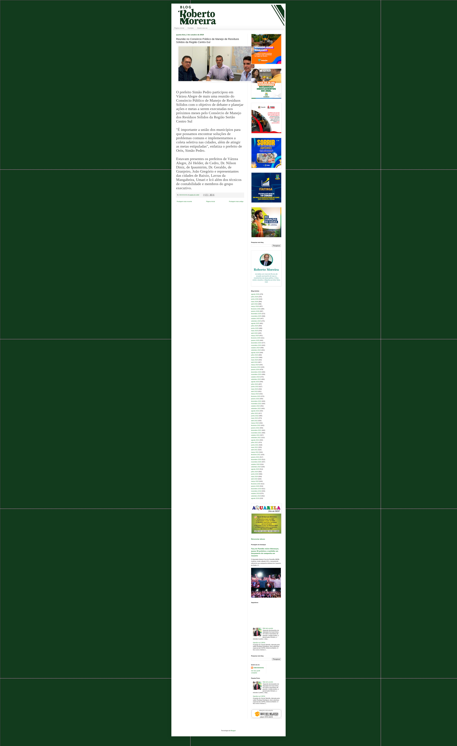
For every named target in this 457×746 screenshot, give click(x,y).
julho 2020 (254, 472)
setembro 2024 (256, 350)
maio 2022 (254, 418)
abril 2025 (254, 333)
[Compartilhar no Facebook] (211, 195)
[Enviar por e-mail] (204, 195)
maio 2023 (254, 389)
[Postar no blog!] (206, 195)
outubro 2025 (255, 318)
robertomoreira (258, 668)
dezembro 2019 (256, 489)
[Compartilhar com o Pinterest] (213, 195)
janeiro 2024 (255, 369)
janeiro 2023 (255, 399)
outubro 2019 (255, 493)
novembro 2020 (256, 462)
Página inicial (179, 28)
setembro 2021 (256, 437)
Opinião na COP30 (259, 643)
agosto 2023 (255, 382)
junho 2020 (254, 474)
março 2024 (255, 365)
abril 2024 (254, 362)
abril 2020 (254, 479)
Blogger (233, 730)
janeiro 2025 (255, 340)
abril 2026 (254, 304)
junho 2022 (254, 416)
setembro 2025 (256, 321)
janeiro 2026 (255, 311)
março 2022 (255, 423)
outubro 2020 (255, 464)
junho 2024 (254, 357)
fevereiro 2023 (256, 396)
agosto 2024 (255, 352)
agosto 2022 (255, 411)
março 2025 (255, 335)
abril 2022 (254, 421)
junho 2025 (254, 328)
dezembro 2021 (256, 430)
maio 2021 (254, 447)
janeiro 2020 (255, 486)
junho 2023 (254, 386)
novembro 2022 (256, 403)
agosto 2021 (255, 440)
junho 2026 (254, 299)
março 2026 (255, 306)
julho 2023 (254, 384)
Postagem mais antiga (236, 201)
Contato (191, 28)
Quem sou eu (202, 28)
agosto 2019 (255, 498)
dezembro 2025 (256, 313)
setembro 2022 (256, 408)
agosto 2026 (255, 294)
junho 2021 (254, 445)
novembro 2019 (256, 491)
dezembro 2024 (256, 343)
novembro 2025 (256, 316)
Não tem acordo (268, 628)
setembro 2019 (256, 496)
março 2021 (255, 452)
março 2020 (255, 481)
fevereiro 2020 (256, 484)
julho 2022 (254, 413)
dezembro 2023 (256, 372)
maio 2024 (254, 360)
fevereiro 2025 (256, 338)
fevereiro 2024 (256, 367)
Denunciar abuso (258, 539)
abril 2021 (254, 450)
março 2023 (255, 394)
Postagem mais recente (184, 201)
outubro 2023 (255, 377)
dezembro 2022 (256, 401)
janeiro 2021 (255, 457)
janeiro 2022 (255, 428)
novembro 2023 (256, 374)
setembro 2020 (256, 467)
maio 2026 (254, 301)
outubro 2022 (255, 406)
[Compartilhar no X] (209, 195)
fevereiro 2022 (256, 425)
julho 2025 (254, 326)
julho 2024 (254, 355)
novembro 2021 (256, 433)
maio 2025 (254, 331)
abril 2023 (254, 391)
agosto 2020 (255, 469)
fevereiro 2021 (256, 454)
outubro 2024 (255, 348)
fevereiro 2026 (256, 309)
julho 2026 (254, 297)
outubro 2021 (255, 435)
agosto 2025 (255, 323)
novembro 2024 (256, 345)
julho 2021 (254, 442)
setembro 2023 (256, 379)
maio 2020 (254, 476)
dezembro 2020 (256, 459)
